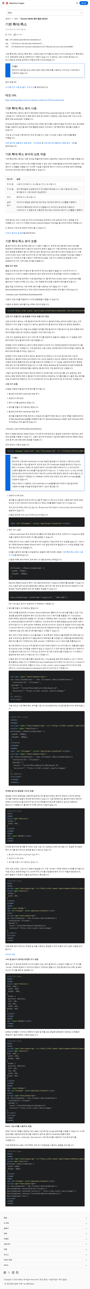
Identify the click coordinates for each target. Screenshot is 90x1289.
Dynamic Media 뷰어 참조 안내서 (34, 18)
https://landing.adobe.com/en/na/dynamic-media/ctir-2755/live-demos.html (34, 100)
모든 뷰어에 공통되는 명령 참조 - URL (59, 143)
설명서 (8, 18)
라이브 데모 (10, 954)
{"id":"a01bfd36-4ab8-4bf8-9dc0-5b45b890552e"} (25, 40)
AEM (16, 18)
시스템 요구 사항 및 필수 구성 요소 (19, 87)
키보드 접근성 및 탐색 (14, 233)
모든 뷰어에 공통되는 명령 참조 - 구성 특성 (23, 143)
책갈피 (10, 34)
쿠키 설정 (62, 1279)
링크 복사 (19, 34)
